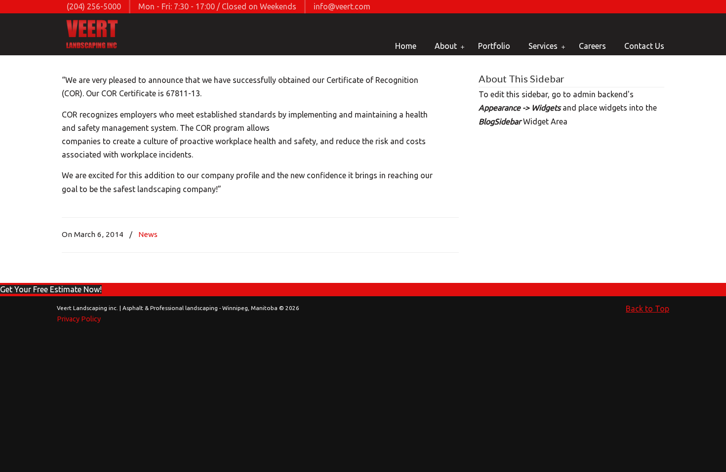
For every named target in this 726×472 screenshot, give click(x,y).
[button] (51, 289)
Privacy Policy (79, 319)
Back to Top (647, 308)
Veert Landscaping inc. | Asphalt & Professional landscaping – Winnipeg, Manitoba (92, 35)
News (148, 234)
